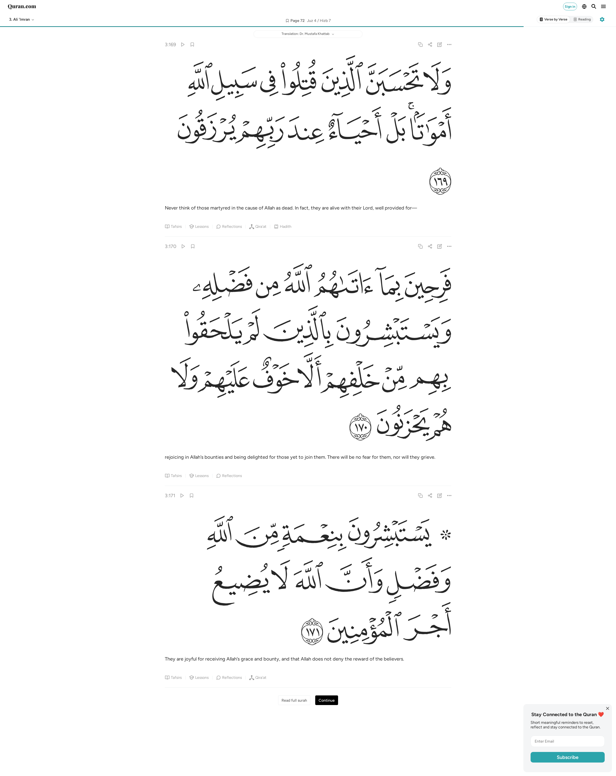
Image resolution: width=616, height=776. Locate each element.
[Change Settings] (602, 19)
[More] (449, 44)
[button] (22, 19)
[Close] (607, 708)
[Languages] (584, 6)
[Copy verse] (420, 44)
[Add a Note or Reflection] (440, 44)
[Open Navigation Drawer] (603, 6)
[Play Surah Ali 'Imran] (182, 44)
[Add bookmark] (287, 21)
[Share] (430, 44)
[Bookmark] (192, 44)
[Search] (594, 6)
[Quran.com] (22, 6)
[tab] (553, 19)
